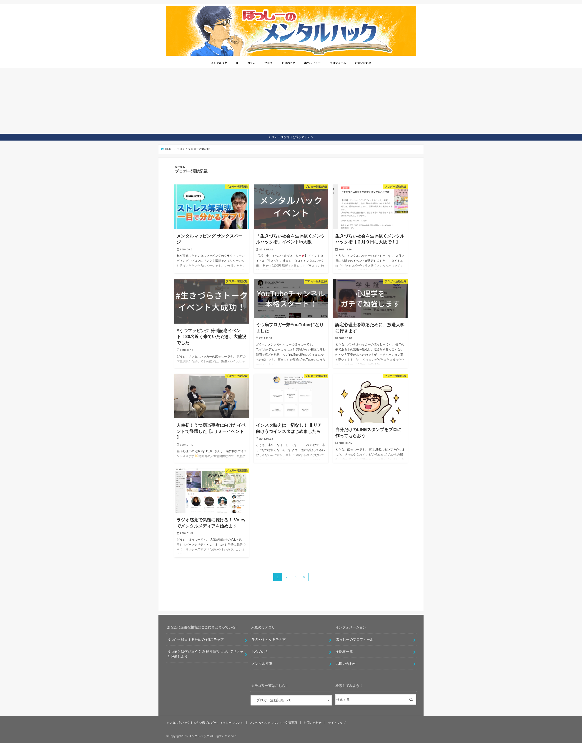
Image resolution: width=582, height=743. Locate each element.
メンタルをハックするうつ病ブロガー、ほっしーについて (204, 722)
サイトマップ (337, 722)
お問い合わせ (363, 63)
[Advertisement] (291, 99)
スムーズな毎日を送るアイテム (292, 137)
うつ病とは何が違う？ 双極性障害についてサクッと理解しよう (205, 654)
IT (237, 63)
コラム (251, 63)
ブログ (268, 63)
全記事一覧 (344, 651)
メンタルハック (198, 736)
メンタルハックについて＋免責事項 (273, 722)
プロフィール (338, 63)
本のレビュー (312, 63)
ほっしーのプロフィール (354, 639)
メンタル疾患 (219, 63)
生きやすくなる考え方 (269, 639)
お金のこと (288, 63)
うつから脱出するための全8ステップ (195, 639)
